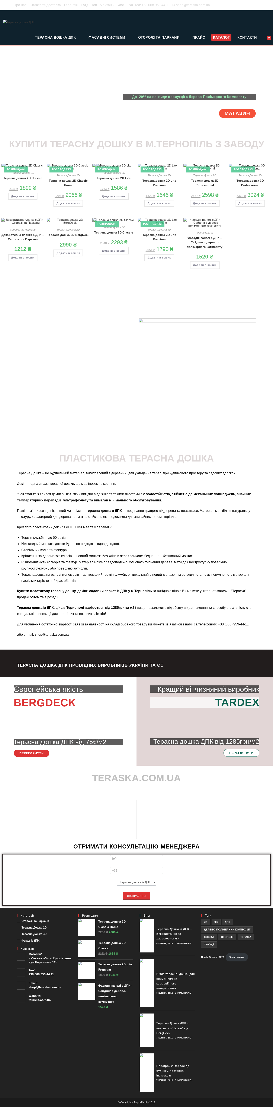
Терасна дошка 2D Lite (114, 178)
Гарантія (71, 5)
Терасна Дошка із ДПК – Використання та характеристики (174, 933)
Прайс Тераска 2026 (212, 957)
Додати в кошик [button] (23, 196)
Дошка (209, 937)
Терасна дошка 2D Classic (22, 178)
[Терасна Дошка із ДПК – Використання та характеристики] (147, 935)
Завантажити (236, 957)
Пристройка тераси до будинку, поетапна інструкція (172, 1070)
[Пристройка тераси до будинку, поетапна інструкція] (147, 1072)
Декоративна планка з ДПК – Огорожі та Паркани (22, 237)
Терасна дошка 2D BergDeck (68, 235)
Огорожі (227, 937)
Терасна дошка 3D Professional (250, 183)
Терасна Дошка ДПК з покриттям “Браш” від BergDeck (172, 1028)
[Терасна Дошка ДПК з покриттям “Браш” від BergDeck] (147, 1030)
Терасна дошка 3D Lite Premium (159, 237)
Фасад (209, 944)
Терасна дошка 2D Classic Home (68, 183)
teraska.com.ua (40, 1000)
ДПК (227, 922)
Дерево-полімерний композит (227, 929)
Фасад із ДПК (205, 232)
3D (216, 922)
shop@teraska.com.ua (45, 987)
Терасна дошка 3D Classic (113, 232)
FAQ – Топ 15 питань (97, 5)
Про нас (20, 5)
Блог (120, 5)
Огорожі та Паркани (23, 229)
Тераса (245, 937)
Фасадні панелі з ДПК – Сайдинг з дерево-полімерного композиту (204, 242)
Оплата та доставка (45, 5)
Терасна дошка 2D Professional (204, 183)
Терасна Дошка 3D (250, 175)
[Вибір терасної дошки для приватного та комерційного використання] (147, 983)
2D (206, 922)
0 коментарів (183, 943)
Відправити (136, 895)
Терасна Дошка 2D (22, 172)
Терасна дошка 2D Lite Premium (159, 183)
